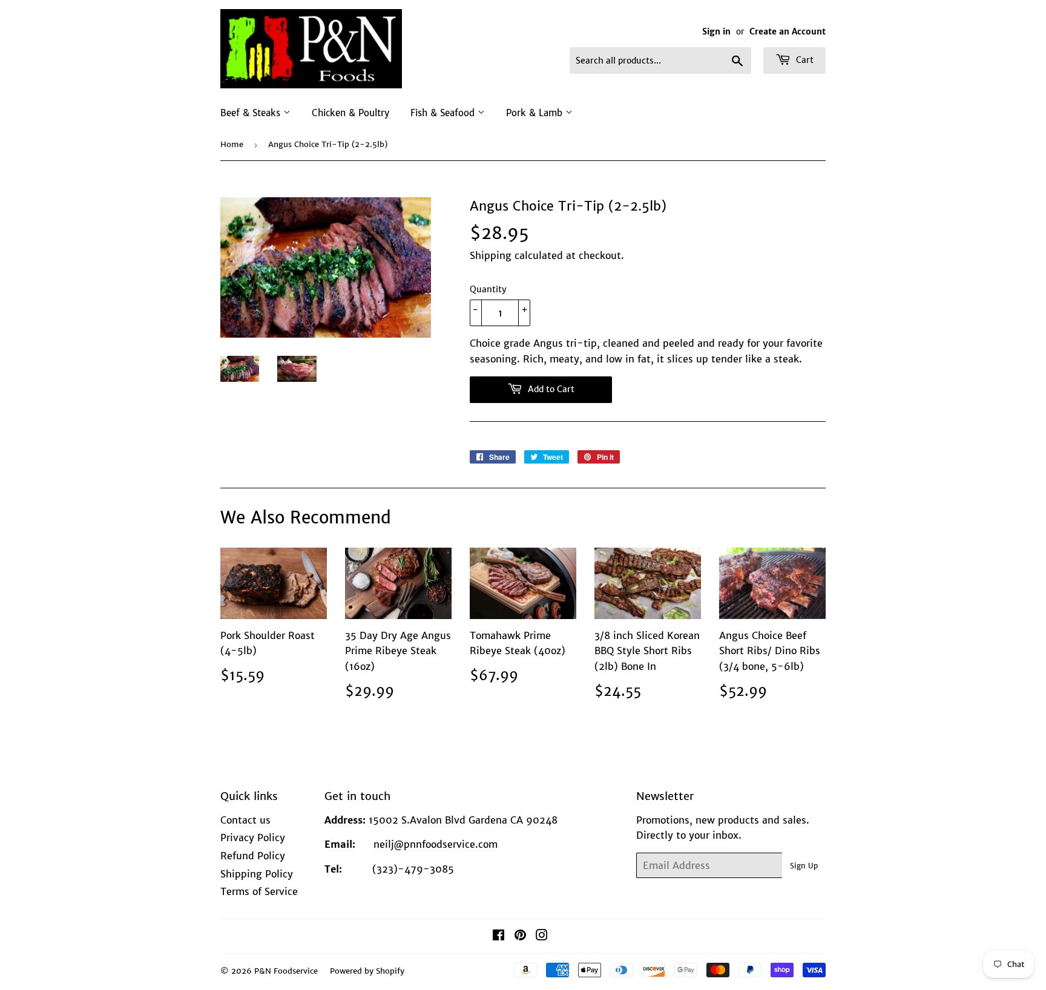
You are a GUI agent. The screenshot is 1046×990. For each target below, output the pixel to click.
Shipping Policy (256, 874)
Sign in (716, 32)
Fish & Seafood (444, 113)
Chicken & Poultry (350, 113)
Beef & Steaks (251, 113)
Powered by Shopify (367, 971)
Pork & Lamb (535, 113)
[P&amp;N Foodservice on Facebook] (498, 936)
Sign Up (804, 865)
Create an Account (787, 32)
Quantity (488, 289)
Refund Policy (252, 856)
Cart (804, 59)
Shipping (490, 255)
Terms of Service (259, 891)
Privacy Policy (252, 837)
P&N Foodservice (286, 971)
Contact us (245, 820)
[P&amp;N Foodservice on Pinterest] (520, 936)
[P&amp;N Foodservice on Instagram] (542, 936)
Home (231, 144)
